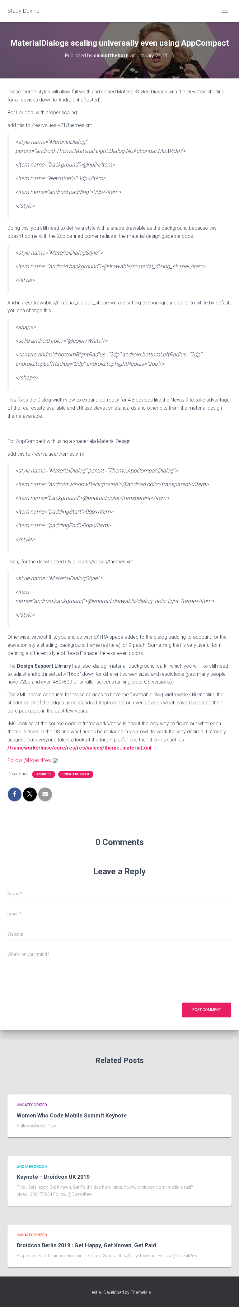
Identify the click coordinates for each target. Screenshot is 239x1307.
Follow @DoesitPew (29, 760)
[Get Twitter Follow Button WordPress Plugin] (55, 760)
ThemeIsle (140, 1292)
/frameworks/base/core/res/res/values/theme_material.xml (79, 748)
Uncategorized (76, 774)
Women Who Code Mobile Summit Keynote (72, 1115)
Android (43, 774)
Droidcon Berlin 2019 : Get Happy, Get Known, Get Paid (86, 1245)
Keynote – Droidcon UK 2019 (53, 1176)
